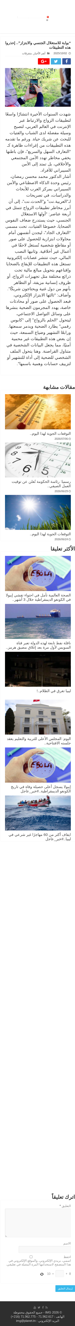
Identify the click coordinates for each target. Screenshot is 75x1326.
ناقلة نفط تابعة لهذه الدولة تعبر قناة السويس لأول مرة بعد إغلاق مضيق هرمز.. (38, 645)
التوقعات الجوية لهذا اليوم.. (50, 433)
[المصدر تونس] (32, 16)
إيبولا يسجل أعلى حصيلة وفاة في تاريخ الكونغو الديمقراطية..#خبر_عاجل (41, 789)
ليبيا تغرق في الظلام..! (54, 691)
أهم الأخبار (39, 53)
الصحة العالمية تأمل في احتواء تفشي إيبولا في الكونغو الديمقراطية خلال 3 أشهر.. (38, 597)
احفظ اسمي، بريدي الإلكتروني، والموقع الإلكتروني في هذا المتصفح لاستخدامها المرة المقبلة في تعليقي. (38, 1260)
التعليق (65, 1206)
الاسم (67, 1243)
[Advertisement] (38, 1020)
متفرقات (27, 53)
